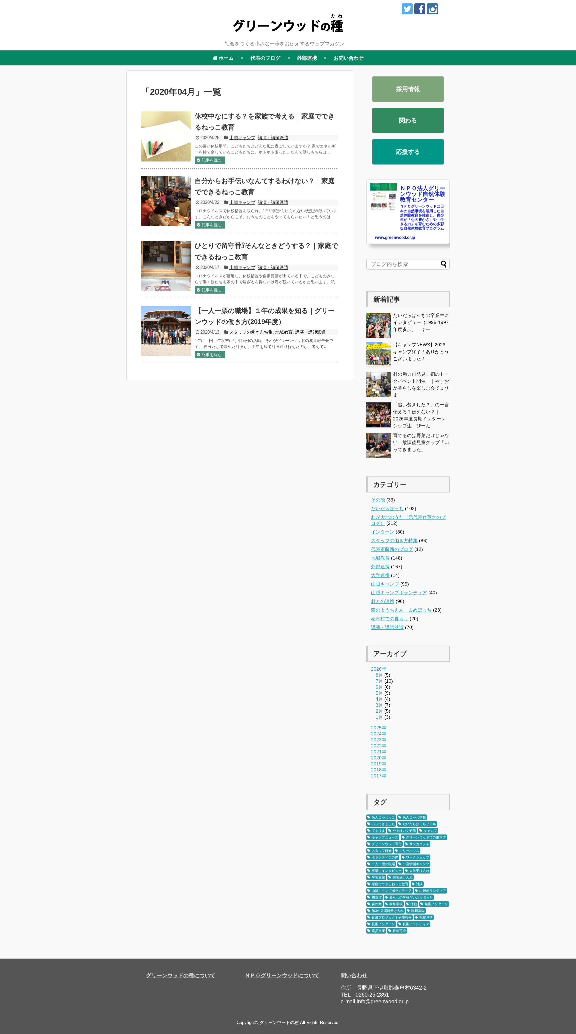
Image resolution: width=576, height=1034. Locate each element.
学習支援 (378, 877)
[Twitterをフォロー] (407, 8)
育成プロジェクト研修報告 (392, 917)
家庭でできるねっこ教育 (390, 884)
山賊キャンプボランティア (399, 592)
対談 (419, 884)
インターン (382, 532)
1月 (379, 717)
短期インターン (436, 904)
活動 (413, 904)
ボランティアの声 (385, 857)
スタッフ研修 (382, 850)
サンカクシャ (419, 844)
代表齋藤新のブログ (392, 549)
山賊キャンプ (242, 137)
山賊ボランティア (432, 891)
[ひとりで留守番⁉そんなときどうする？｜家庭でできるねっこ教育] (166, 266)
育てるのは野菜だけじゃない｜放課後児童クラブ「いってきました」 (421, 442)
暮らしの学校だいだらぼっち (411, 897)
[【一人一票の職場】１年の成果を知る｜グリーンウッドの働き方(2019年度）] (166, 331)
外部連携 (307, 57)
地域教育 (284, 332)
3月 (379, 705)
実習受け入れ (403, 877)
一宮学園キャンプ (416, 864)
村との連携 (382, 601)
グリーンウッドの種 (279, 1022)
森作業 (377, 904)
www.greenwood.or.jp (395, 237)
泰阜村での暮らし (389, 618)
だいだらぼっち (387, 508)
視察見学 (426, 917)
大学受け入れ (419, 871)
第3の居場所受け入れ (388, 911)
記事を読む (212, 160)
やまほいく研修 (404, 830)
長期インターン (383, 924)
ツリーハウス (409, 850)
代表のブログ (265, 57)
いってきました (383, 824)
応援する (408, 151)
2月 (379, 711)
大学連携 (380, 575)
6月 (379, 687)
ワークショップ (417, 857)
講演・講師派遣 (273, 137)
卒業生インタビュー (387, 871)
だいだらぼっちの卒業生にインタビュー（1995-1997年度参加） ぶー (421, 322)
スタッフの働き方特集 (251, 332)
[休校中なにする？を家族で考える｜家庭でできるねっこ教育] (166, 136)
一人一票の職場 (383, 864)
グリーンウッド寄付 (387, 844)
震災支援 (378, 931)
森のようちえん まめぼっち (401, 610)
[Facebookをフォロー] (419, 8)
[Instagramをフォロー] (432, 8)
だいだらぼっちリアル (419, 824)
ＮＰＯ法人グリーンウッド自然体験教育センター (422, 194)
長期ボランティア (416, 924)
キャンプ (430, 830)
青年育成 (399, 931)
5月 (379, 693)
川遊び (377, 897)
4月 (379, 699)
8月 (379, 675)
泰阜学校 (396, 904)
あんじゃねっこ (383, 817)
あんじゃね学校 (414, 817)
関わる (408, 120)
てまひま (378, 830)
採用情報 (408, 89)
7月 (379, 681)
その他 (378, 499)
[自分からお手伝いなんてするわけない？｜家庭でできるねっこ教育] (166, 201)
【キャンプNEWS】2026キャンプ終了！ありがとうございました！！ (421, 351)
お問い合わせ (349, 57)
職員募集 (418, 911)
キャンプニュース (385, 837)
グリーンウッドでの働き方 (426, 837)
